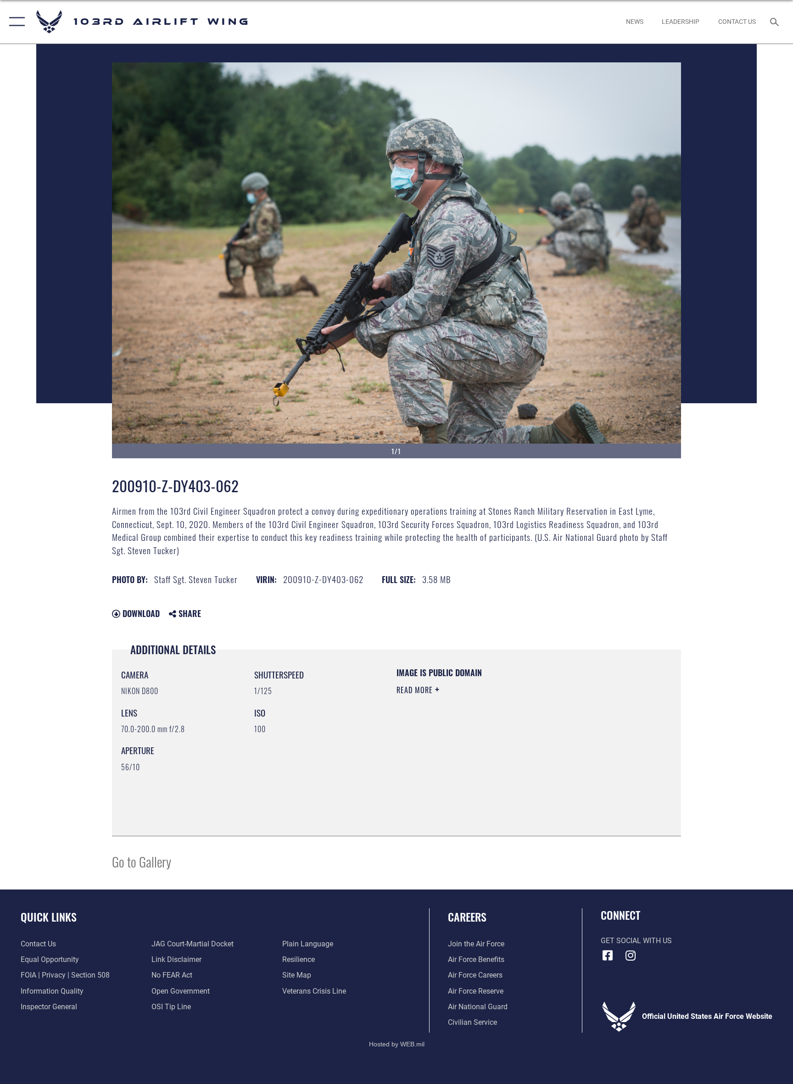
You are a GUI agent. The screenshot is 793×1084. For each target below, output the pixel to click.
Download (140, 613)
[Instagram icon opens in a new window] (630, 955)
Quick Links (49, 916)
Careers (467, 916)
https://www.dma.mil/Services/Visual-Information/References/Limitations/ (485, 754)
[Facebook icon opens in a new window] (607, 955)
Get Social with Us (636, 940)
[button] (15, 22)
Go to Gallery (141, 861)
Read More (415, 689)
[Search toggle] (775, 21)
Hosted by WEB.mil (396, 1044)
